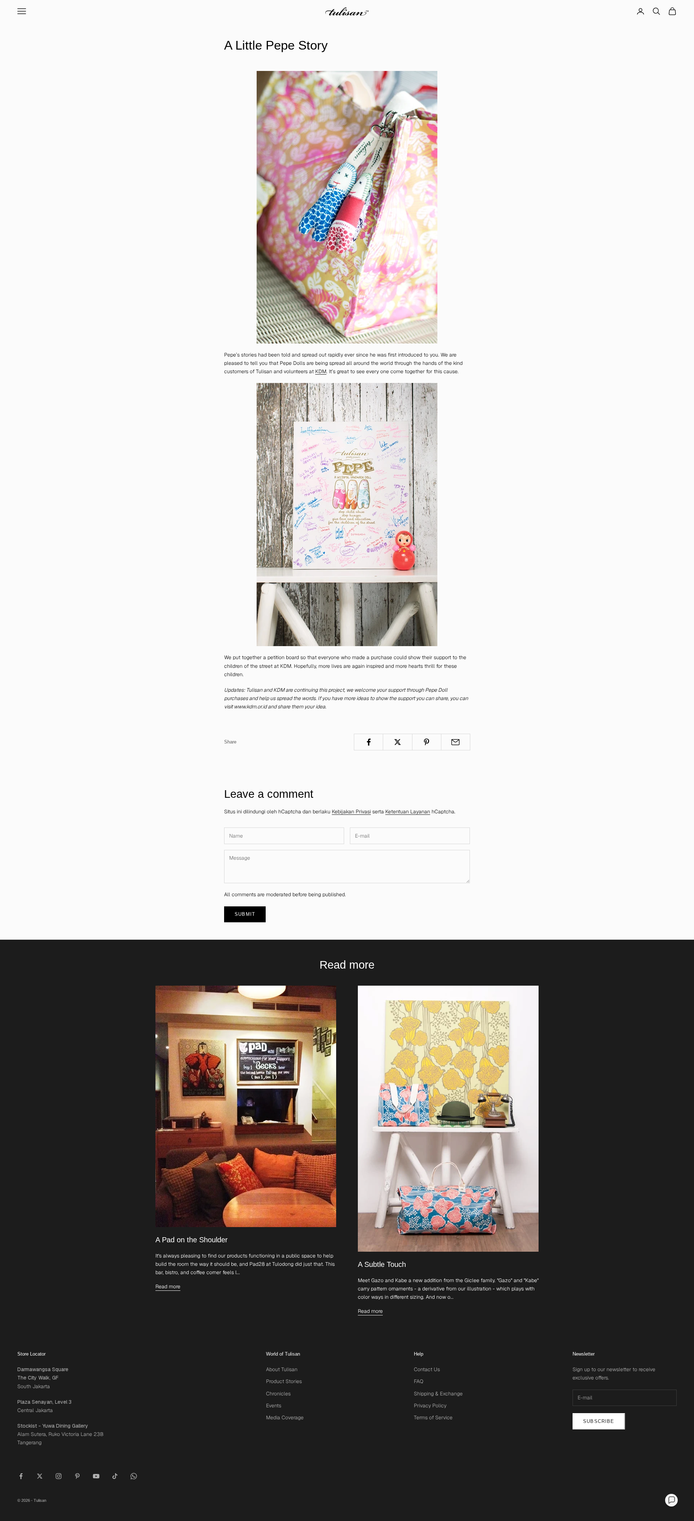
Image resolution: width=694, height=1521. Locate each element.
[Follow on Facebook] (21, 1476)
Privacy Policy (430, 1405)
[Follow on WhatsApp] (133, 1476)
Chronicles (278, 1393)
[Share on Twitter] (397, 742)
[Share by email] (455, 742)
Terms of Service (433, 1417)
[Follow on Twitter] (39, 1476)
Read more (167, 1286)
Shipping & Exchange (438, 1393)
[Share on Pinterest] (426, 742)
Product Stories (284, 1381)
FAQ (418, 1381)
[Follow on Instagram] (58, 1476)
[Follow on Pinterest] (77, 1476)
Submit (245, 914)
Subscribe (598, 1421)
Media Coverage (285, 1417)
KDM (320, 371)
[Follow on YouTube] (96, 1476)
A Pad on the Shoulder (191, 1240)
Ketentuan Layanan (407, 811)
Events (273, 1405)
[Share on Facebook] (368, 742)
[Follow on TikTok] (115, 1476)
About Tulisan (281, 1369)
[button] (671, 1500)
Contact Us (427, 1369)
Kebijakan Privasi (351, 811)
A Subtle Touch (382, 1264)
